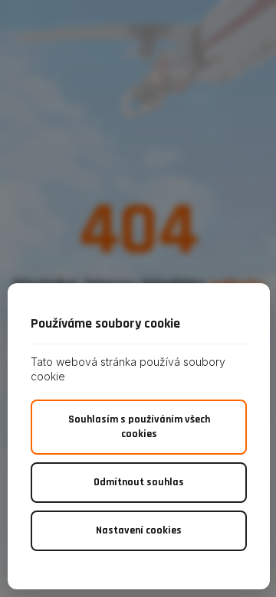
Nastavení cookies (139, 530)
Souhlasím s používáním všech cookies (139, 427)
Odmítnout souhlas (139, 482)
